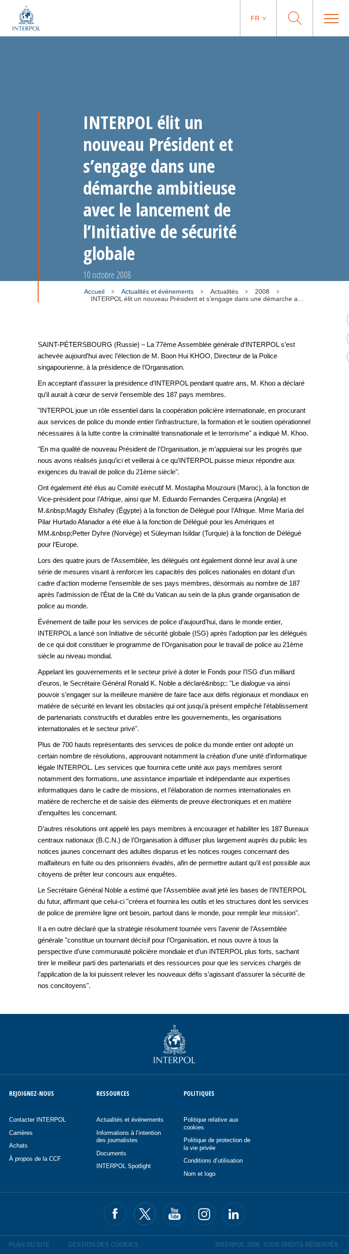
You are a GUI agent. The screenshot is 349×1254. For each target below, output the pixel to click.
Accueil (94, 291)
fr (255, 18)
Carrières (21, 1132)
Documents (111, 1153)
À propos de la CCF (35, 1158)
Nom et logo (199, 1173)
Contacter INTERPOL (37, 1119)
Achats (18, 1145)
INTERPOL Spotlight (123, 1166)
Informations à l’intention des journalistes (128, 1136)
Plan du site (29, 1244)
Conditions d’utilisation (213, 1160)
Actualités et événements (157, 291)
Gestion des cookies (103, 1244)
